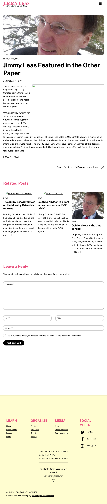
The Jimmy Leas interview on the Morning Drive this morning (19, 205)
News (5, 198)
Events (34, 436)
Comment (10, 284)
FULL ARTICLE (11, 157)
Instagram (91, 446)
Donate (34, 433)
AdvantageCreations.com (43, 495)
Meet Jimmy (11, 430)
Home (8, 426)
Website (9, 328)
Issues (9, 433)
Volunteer (35, 430)
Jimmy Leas (8, 81)
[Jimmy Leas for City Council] (16, 6)
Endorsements (61, 433)
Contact (34, 426)
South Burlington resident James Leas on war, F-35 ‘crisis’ (53, 205)
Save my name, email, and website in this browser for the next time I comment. (44, 336)
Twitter (90, 432)
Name (8, 318)
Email (60, 318)
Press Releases (61, 430)
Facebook (91, 439)
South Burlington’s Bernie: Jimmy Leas (77, 167)
